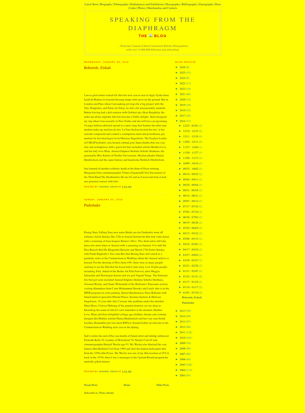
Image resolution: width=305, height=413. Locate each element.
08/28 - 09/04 (191, 185)
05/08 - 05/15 (191, 238)
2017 (183, 115)
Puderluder (92, 205)
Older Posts (162, 385)
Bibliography (189, 4)
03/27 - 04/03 (191, 255)
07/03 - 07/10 (191, 212)
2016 (183, 121)
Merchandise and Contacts (162, 8)
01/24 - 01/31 (191, 276)
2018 (183, 110)
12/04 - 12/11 (191, 142)
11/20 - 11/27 (191, 152)
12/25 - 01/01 (191, 125)
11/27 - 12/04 (191, 147)
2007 (183, 354)
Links (132, 8)
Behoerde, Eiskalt (97, 67)
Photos (141, 8)
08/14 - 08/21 (191, 195)
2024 (183, 78)
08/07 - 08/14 (191, 201)
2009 (183, 343)
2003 (183, 375)
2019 (183, 105)
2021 (183, 94)
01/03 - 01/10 (191, 292)
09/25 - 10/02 (191, 168)
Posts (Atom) (106, 393)
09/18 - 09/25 (191, 174)
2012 (183, 327)
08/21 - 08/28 (191, 190)
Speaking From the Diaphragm (153, 23)
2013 (183, 321)
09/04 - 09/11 (191, 179)
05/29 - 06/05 (191, 228)
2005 (183, 364)
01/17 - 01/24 (191, 282)
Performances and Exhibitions (147, 4)
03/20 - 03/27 (191, 260)
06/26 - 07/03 (191, 217)
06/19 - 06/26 (191, 222)
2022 (183, 89)
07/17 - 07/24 (191, 206)
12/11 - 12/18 (191, 136)
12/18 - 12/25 (191, 131)
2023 (183, 83)
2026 (183, 67)
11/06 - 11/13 (191, 158)
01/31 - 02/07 (191, 271)
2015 (183, 311)
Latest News (91, 4)
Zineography (206, 4)
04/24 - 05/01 (191, 244)
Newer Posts (91, 385)
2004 (183, 370)
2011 (183, 332)
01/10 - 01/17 (191, 287)
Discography (173, 4)
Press (218, 4)
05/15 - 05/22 (191, 233)
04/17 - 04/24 (191, 249)
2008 (183, 348)
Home (127, 385)
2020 (183, 99)
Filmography (121, 4)
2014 (183, 316)
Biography (106, 4)
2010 (183, 337)
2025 (183, 72)
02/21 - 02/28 (191, 265)
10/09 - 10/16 (191, 163)
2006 (183, 359)
